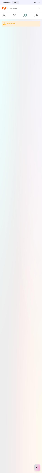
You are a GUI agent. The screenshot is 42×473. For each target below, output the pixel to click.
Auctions (14, 17)
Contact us (6, 2)
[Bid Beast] (37, 467)
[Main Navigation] (39, 8)
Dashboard (37, 17)
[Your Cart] (35, 2)
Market (4, 17)
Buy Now (25, 17)
